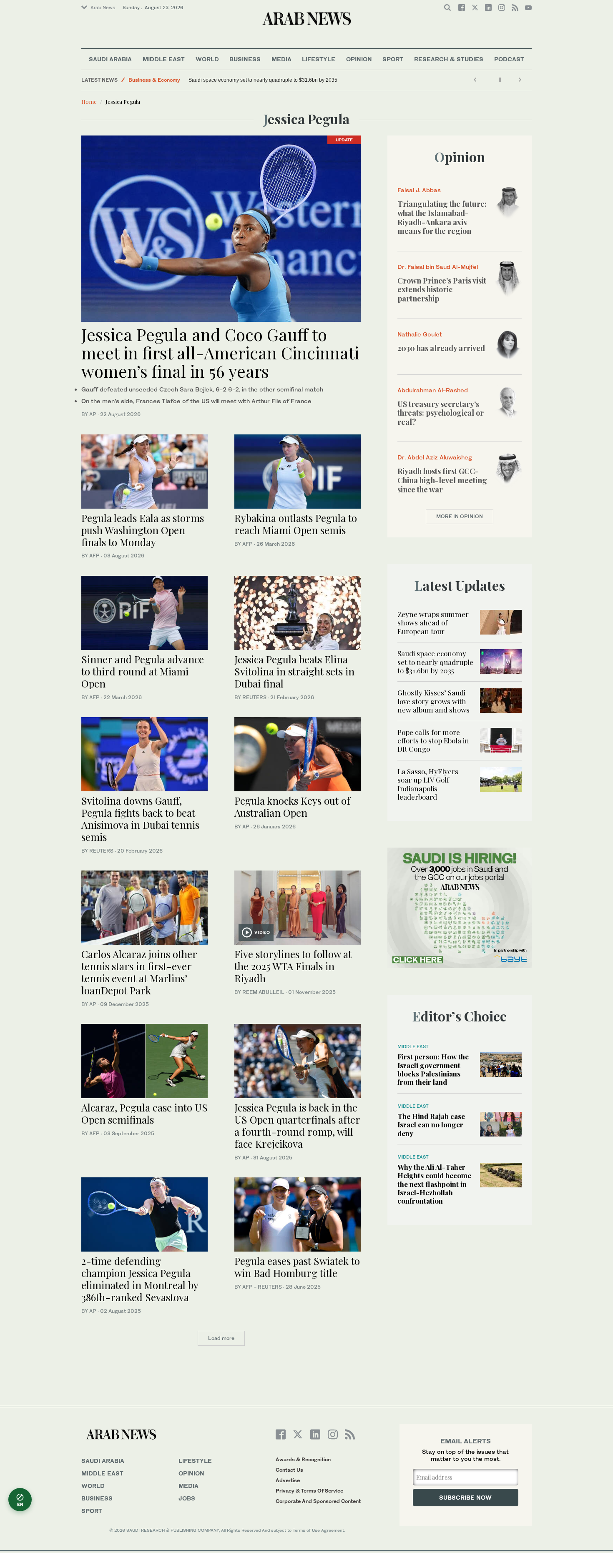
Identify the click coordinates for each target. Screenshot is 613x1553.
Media (281, 59)
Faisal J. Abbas (419, 189)
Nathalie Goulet (419, 334)
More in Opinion (459, 516)
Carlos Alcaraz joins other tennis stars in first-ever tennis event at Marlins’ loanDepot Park (139, 971)
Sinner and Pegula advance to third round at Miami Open (142, 671)
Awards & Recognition (303, 1459)
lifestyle (195, 1460)
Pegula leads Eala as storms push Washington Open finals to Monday (142, 530)
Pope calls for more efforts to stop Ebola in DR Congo (433, 741)
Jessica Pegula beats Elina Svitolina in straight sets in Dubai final (294, 671)
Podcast (509, 59)
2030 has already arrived (441, 348)
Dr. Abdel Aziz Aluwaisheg (434, 457)
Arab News (102, 7)
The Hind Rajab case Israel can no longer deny (431, 1124)
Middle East (164, 59)
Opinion (359, 59)
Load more (221, 1338)
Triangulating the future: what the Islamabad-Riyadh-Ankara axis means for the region (442, 217)
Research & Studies (448, 59)
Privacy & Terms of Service (309, 1491)
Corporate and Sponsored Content (318, 1501)
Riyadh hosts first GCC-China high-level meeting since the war (442, 480)
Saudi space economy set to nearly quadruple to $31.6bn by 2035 (263, 80)
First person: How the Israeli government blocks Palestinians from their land (433, 1069)
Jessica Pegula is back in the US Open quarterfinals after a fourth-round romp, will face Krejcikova (297, 1125)
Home (89, 101)
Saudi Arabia (110, 59)
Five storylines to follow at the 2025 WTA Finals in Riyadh (293, 966)
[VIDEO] (297, 906)
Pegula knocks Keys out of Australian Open (292, 806)
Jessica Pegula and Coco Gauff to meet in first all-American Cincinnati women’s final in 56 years (220, 352)
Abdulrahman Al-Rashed (432, 390)
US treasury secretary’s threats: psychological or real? (440, 413)
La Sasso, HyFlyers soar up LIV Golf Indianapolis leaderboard (427, 784)
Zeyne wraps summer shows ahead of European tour (433, 623)
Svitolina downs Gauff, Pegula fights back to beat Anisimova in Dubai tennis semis (140, 818)
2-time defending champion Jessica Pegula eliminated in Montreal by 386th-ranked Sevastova (139, 1278)
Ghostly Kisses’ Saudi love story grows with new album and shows (433, 701)
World (207, 59)
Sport (392, 59)
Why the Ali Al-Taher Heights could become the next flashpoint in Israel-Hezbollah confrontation (434, 1184)
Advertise (288, 1480)
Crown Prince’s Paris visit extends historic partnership (441, 290)
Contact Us (289, 1470)
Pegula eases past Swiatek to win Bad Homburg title (297, 1267)
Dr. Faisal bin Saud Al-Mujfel (437, 266)
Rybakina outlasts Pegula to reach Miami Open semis (295, 524)
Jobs (186, 1498)
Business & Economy (154, 80)
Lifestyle (318, 59)
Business (245, 59)
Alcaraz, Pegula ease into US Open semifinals (144, 1113)
